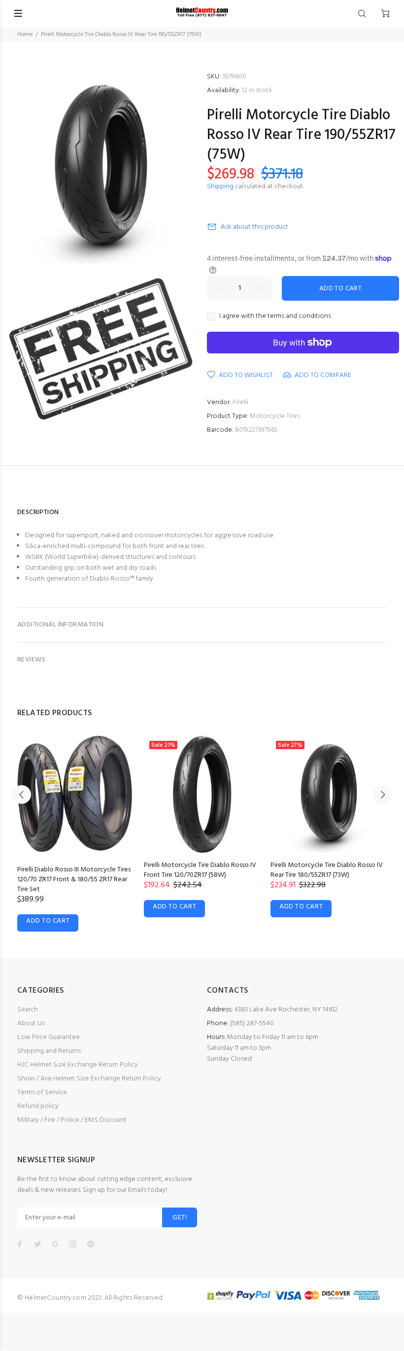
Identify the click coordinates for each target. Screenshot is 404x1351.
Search (27, 1009)
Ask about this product (254, 227)
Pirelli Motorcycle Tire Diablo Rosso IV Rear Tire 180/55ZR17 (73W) (326, 870)
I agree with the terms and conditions (275, 316)
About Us (31, 1023)
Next (382, 794)
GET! (179, 1217)
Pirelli (240, 402)
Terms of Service (42, 1092)
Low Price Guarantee (48, 1037)
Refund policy (38, 1106)
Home (25, 34)
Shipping (220, 186)
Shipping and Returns (49, 1051)
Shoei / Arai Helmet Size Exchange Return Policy (89, 1078)
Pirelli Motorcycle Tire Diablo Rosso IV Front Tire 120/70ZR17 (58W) (200, 870)
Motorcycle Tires (275, 416)
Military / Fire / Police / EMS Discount (72, 1120)
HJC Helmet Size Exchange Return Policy (77, 1065)
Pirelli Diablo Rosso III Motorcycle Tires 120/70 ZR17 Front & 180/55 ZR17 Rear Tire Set (74, 879)
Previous (21, 794)
